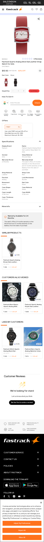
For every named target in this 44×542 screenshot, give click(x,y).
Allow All (22, 537)
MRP (10, 71)
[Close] (41, 502)
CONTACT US (10, 459)
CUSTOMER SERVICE (14, 452)
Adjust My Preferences (22, 523)
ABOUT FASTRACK (13, 472)
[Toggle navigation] (3, 9)
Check (37, 103)
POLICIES (8, 466)
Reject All (21, 530)
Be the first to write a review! (22, 402)
